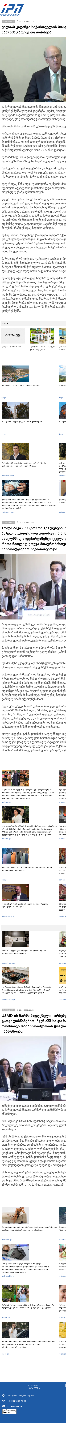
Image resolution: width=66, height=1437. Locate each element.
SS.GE (5, 323)
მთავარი (33, 1386)
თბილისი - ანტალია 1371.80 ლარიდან (21, 385)
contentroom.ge (8, 963)
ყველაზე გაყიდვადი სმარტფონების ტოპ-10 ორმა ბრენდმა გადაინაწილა (27, 868)
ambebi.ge (6, 802)
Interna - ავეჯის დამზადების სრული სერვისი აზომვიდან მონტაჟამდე (24, 952)
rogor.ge (5, 1354)
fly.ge (4, 398)
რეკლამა (34, 1388)
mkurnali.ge (7, 1239)
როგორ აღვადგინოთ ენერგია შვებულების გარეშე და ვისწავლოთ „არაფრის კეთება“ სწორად (29, 1228)
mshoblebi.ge (8, 1276)
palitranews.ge (8, 916)
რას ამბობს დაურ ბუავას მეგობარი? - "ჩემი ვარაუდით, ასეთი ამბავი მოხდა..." (24, 464)
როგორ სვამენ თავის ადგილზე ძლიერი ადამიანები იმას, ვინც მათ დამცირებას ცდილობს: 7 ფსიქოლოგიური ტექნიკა (28, 1344)
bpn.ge (5, 880)
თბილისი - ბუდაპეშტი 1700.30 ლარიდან (22, 422)
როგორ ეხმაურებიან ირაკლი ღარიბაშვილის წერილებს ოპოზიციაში (25, 905)
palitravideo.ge (8, 475)
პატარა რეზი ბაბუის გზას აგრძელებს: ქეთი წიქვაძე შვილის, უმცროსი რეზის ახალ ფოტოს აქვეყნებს (28, 1306)
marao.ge (6, 1317)
